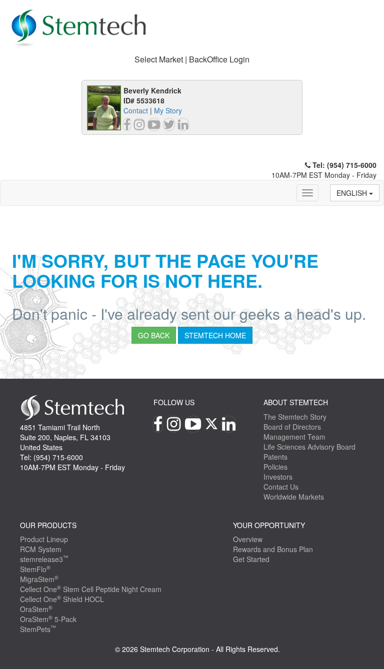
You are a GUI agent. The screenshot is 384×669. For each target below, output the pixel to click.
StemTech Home (215, 335)
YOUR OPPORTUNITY (269, 525)
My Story (168, 110)
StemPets (38, 629)
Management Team (295, 437)
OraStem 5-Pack (48, 619)
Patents (276, 457)
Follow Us (174, 402)
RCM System (41, 549)
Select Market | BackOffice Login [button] (192, 59)
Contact (136, 110)
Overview (247, 539)
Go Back (154, 335)
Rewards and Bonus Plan (273, 549)
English (352, 193)
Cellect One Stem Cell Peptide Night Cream (91, 589)
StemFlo (35, 569)
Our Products (48, 525)
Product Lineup (44, 539)
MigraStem (39, 579)
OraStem (36, 609)
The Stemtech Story (295, 417)
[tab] (192, 59)
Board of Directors (292, 427)
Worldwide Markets (294, 497)
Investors (278, 477)
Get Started (251, 559)
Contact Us (281, 487)
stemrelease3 (44, 559)
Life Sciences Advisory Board (310, 447)
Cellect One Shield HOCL (62, 599)
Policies (276, 467)
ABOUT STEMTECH (296, 402)
